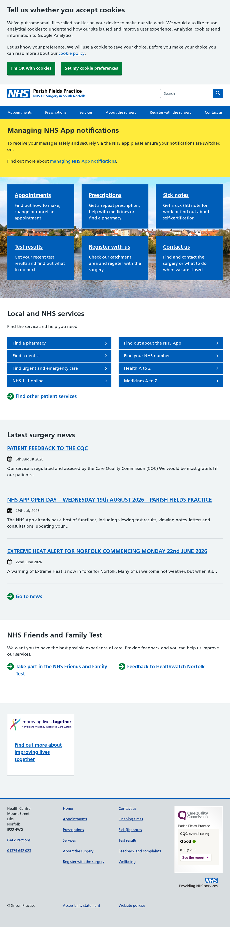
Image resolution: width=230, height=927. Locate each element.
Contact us (213, 112)
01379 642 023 (19, 850)
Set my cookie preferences (91, 68)
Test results (29, 246)
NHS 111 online (28, 380)
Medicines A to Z (140, 380)
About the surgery (121, 112)
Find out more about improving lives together (38, 752)
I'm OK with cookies (31, 68)
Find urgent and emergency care (45, 368)
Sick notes (176, 195)
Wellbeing (127, 861)
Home (68, 808)
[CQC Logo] (193, 819)
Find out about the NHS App (152, 343)
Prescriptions (55, 112)
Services (86, 112)
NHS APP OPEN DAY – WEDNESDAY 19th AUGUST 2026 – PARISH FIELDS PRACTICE (109, 499)
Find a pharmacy (29, 343)
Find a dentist (26, 355)
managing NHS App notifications (83, 161)
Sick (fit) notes (130, 829)
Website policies (132, 905)
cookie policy (72, 53)
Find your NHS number (147, 355)
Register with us (109, 246)
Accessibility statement (81, 905)
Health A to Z (137, 368)
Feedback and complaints (140, 851)
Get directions (18, 840)
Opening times (131, 819)
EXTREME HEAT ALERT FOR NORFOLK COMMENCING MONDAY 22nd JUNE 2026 (107, 551)
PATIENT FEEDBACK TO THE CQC (47, 448)
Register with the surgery (170, 112)
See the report (193, 857)
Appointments (20, 112)
